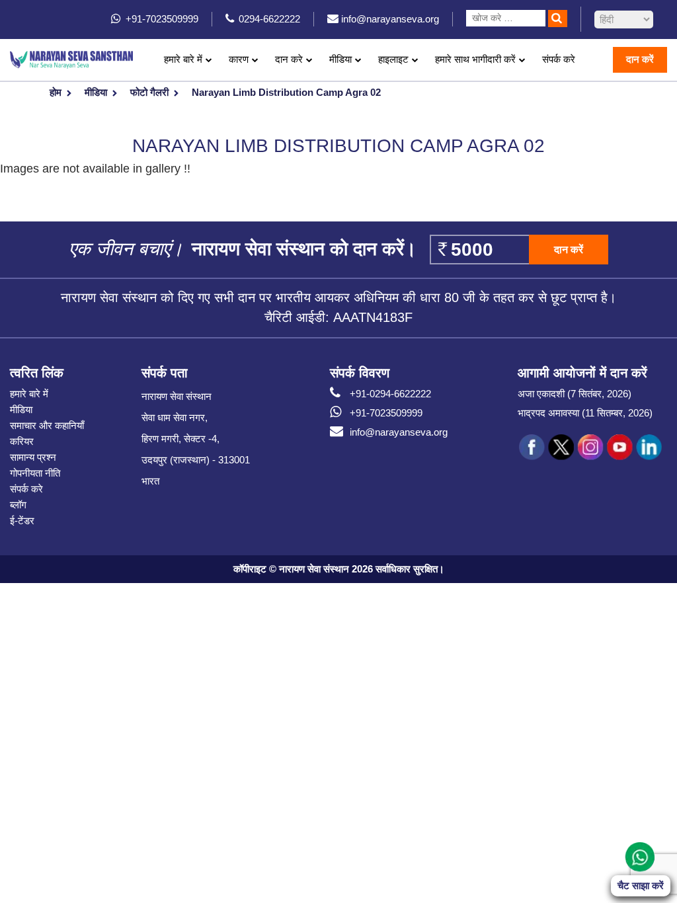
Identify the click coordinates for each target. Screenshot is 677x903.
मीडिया (96, 92)
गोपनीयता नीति (35, 473)
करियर (22, 441)
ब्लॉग (18, 504)
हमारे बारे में (29, 393)
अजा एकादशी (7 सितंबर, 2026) (574, 393)
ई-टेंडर (22, 520)
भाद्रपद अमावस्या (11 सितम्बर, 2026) (585, 412)
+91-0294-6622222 (390, 393)
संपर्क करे (558, 59)
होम (55, 92)
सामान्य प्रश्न (33, 457)
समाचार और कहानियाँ (47, 425)
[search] (557, 18)
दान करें (640, 59)
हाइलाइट (393, 59)
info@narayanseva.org (399, 432)
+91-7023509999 (386, 412)
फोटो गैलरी (149, 92)
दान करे (289, 59)
